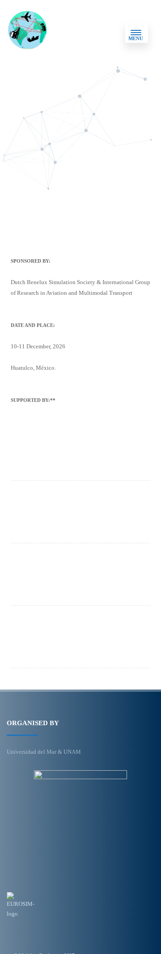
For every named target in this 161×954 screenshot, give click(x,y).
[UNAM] (78, 577)
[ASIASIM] (78, 452)
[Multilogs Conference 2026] (27, 33)
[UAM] (78, 640)
